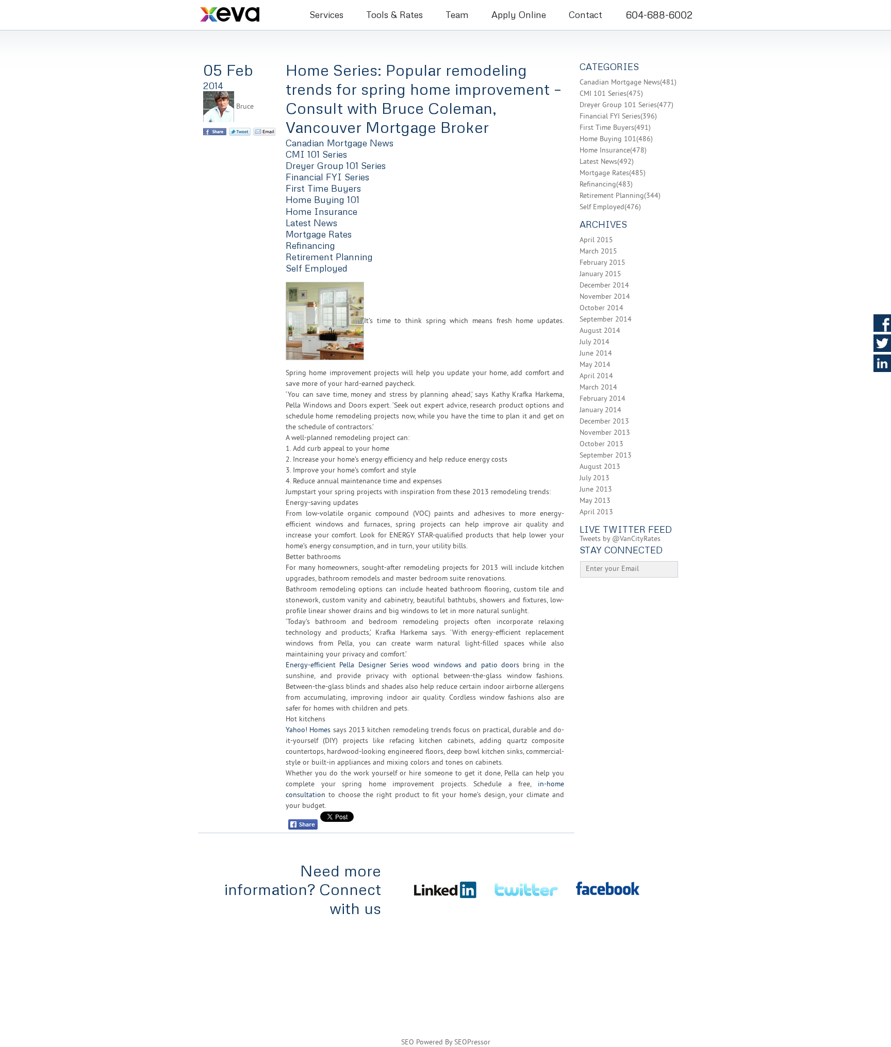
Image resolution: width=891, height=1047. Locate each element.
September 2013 (606, 455)
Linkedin (882, 363)
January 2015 (600, 274)
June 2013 (596, 489)
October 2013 (601, 444)
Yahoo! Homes (308, 730)
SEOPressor (472, 1042)
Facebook (882, 323)
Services (326, 14)
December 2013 (604, 421)
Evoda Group (672, 984)
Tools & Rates (394, 14)
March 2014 (598, 387)
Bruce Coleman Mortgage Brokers (243, 14)
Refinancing (310, 245)
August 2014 (600, 331)
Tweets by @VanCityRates (620, 539)
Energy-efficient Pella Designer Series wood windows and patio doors (402, 665)
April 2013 (596, 512)
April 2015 (596, 240)
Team (457, 14)
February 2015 (602, 263)
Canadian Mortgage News (339, 142)
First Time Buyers (323, 188)
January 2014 (600, 410)
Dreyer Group (682, 955)
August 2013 (600, 467)
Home (210, 941)
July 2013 (594, 478)
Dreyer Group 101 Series (336, 165)
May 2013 (595, 501)
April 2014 (596, 376)
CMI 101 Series (316, 154)
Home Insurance (321, 211)
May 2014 (595, 365)
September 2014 (606, 319)
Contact (585, 14)
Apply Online (518, 14)
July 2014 (594, 342)
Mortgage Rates (319, 234)
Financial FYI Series (327, 176)
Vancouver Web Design (604, 984)
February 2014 (602, 399)
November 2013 (605, 433)
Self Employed (317, 268)
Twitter (882, 343)
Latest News (311, 222)
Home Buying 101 (322, 199)
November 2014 (605, 297)
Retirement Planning (329, 256)
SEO (407, 1042)
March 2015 (598, 251)
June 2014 (596, 353)
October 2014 (601, 308)
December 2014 (604, 285)
